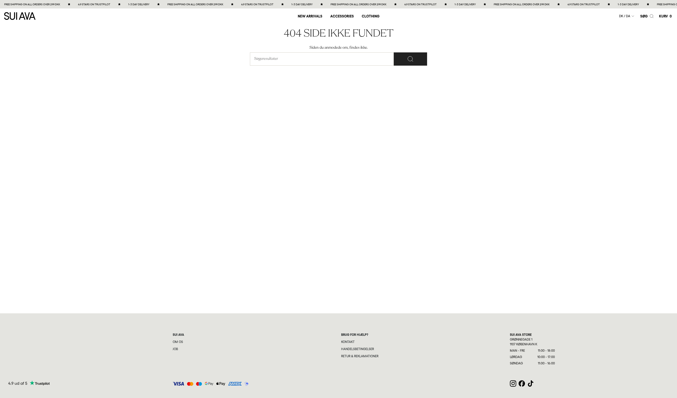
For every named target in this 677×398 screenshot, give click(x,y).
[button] (342, 16)
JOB (175, 349)
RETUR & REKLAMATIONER (359, 356)
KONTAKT (348, 342)
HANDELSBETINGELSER (357, 349)
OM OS (178, 342)
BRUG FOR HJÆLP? (354, 335)
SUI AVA (178, 335)
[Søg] (410, 59)
